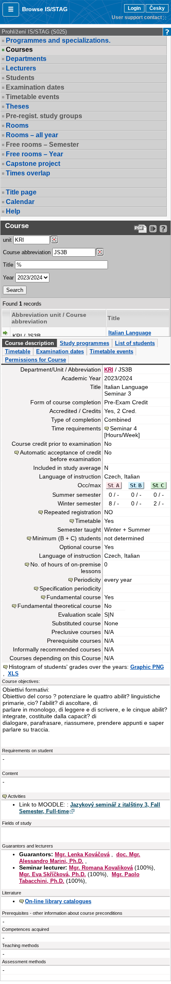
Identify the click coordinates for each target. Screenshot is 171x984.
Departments (26, 58)
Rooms (17, 125)
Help (13, 211)
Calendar (20, 201)
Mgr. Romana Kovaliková (101, 868)
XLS (13, 674)
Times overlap (28, 173)
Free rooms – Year (34, 154)
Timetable (17, 351)
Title (8, 265)
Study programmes (84, 343)
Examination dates (60, 351)
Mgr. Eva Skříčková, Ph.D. (52, 874)
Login (134, 8)
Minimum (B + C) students (66, 538)
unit (7, 240)
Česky (157, 8)
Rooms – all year (32, 134)
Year (8, 278)
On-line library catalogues (58, 901)
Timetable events (111, 351)
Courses (19, 49)
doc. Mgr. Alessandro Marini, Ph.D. (79, 857)
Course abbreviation (27, 252)
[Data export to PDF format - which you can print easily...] (140, 228)
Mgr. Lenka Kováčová (82, 854)
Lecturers (21, 68)
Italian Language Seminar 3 (129, 336)
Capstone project (33, 163)
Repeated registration (72, 512)
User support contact (137, 17)
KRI (108, 370)
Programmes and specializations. (58, 40)
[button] (10, 9)
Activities (17, 796)
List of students (135, 343)
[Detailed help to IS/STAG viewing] (163, 228)
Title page (21, 192)
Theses (17, 106)
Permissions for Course (35, 360)
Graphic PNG (147, 667)
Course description (29, 343)
